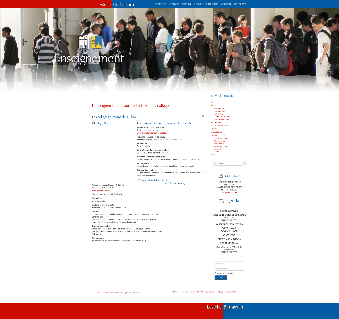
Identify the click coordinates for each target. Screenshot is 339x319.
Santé (213, 102)
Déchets (217, 151)
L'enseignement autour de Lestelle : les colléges (131, 105)
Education (215, 105)
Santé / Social (219, 143)
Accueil (97, 293)
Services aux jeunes (221, 138)
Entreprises (216, 122)
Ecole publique (219, 111)
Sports (214, 128)
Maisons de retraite (221, 146)
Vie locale (105, 293)
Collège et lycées (220, 114)
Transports (217, 149)
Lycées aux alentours (221, 119)
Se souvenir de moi (225, 273)
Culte (213, 154)
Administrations (219, 141)
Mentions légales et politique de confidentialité (219, 291)
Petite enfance (219, 108)
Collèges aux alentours (222, 116)
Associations (216, 132)
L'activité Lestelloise (221, 125)
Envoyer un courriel (229, 192)
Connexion (220, 277)
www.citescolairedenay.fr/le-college (151, 132)
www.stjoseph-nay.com (101, 190)
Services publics (218, 135)
